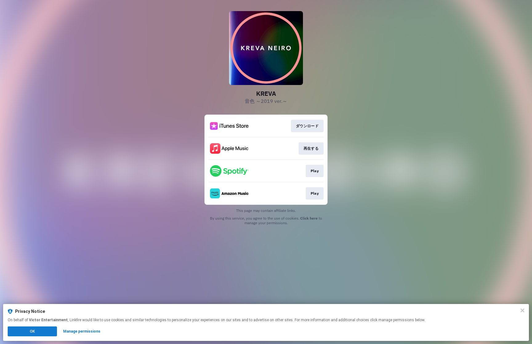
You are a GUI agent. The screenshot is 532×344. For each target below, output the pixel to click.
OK (32, 331)
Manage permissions (81, 331)
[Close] (522, 310)
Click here (309, 218)
